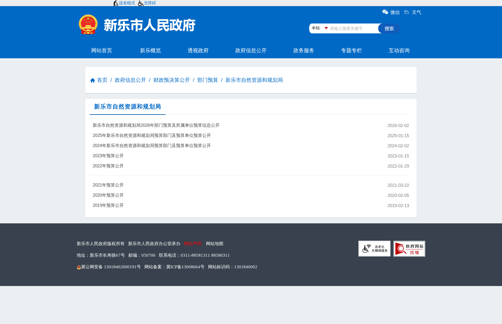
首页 (102, 80)
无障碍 (150, 3)
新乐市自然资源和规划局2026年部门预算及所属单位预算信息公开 (213, 125)
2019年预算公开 (213, 205)
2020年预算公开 (213, 195)
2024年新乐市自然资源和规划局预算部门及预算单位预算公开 (213, 145)
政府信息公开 (130, 80)
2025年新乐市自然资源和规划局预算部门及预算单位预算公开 (213, 135)
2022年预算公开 (213, 166)
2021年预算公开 (213, 185)
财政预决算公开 (171, 80)
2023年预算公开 (213, 155)
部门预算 (207, 80)
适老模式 (127, 3)
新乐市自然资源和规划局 (254, 80)
